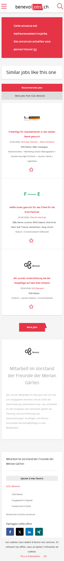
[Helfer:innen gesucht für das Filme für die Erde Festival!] (32, 194)
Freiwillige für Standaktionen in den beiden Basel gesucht (32, 134)
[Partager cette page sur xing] (39, 532)
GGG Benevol (38, 288)
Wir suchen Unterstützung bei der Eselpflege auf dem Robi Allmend (32, 280)
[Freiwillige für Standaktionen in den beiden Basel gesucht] (32, 118)
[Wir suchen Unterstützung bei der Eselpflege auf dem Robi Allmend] (32, 265)
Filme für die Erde (38, 217)
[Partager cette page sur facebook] (10, 532)
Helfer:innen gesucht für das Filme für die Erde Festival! (32, 210)
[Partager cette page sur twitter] (20, 532)
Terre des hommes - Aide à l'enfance (37, 142)
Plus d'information (30, 556)
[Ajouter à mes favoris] (32, 169)
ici (35, 49)
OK (45, 556)
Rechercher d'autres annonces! (20, 514)
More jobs (32, 327)
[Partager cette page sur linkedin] (29, 532)
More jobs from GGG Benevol (30, 95)
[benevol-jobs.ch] (32, 6)
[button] (55, 37)
